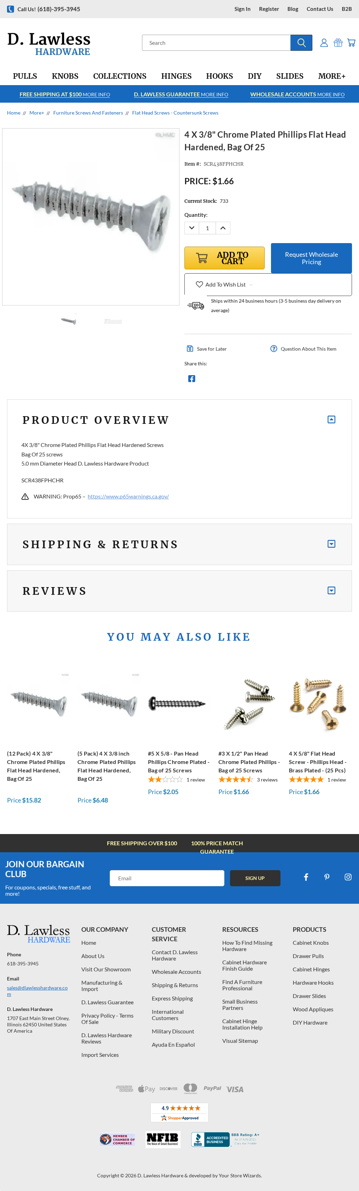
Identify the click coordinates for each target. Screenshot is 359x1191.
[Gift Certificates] (338, 42)
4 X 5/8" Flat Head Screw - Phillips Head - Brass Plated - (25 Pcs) (318, 761)
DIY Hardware (310, 1022)
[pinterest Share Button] (267, 380)
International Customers (168, 1014)
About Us (92, 955)
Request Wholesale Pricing (311, 258)
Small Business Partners (240, 1004)
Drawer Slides (309, 995)
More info (65, 94)
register (269, 9)
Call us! (49, 9)
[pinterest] (327, 877)
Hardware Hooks (313, 982)
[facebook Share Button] (191, 380)
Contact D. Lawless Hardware (175, 955)
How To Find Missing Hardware (247, 945)
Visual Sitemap (240, 1040)
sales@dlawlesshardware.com (37, 991)
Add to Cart (38, 702)
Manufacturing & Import (101, 985)
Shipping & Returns (175, 985)
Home (88, 942)
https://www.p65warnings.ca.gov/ (128, 496)
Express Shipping (172, 998)
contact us (320, 9)
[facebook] (306, 877)
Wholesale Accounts (176, 971)
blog (292, 9)
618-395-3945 (23, 963)
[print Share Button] (242, 380)
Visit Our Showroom (106, 969)
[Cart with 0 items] (351, 42)
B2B (347, 9)
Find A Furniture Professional (242, 984)
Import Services (100, 1054)
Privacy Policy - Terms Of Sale (107, 1018)
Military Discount (173, 1031)
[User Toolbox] (324, 42)
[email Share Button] (217, 380)
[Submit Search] (301, 43)
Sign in (243, 9)
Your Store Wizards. (240, 1175)
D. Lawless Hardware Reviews (106, 1038)
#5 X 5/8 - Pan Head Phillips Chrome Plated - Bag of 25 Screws (179, 761)
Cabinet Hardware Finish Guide (244, 965)
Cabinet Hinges (311, 969)
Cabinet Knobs (311, 942)
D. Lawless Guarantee (107, 1002)
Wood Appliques (313, 1009)
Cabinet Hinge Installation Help (242, 1024)
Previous (348, 1169)
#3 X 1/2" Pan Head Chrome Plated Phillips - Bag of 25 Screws (249, 761)
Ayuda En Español (173, 1044)
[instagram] (348, 877)
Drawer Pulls (308, 955)
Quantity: (196, 215)
